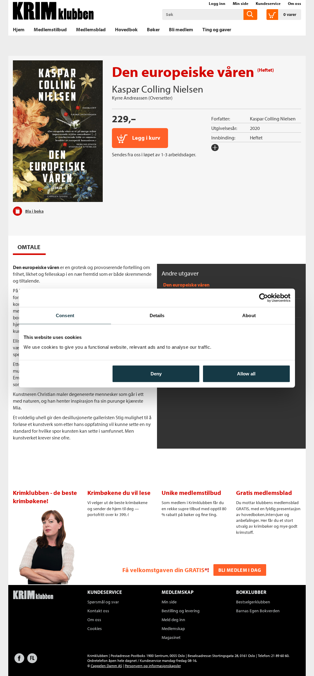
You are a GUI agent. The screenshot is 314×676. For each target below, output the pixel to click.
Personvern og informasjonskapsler (153, 665)
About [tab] (249, 315)
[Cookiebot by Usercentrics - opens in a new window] (263, 297)
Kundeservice (268, 3)
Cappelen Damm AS (106, 665)
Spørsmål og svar (103, 602)
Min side (240, 3)
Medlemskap (173, 628)
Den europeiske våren (186, 285)
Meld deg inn (173, 619)
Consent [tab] (65, 315)
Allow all (246, 373)
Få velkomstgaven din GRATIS (163, 570)
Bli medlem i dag (239, 570)
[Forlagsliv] (32, 661)
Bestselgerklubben (253, 602)
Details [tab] (157, 315)
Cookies (94, 628)
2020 (255, 128)
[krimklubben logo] (33, 595)
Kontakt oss (98, 610)
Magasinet (171, 637)
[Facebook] (19, 661)
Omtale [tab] (28, 247)
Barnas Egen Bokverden (258, 610)
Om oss (294, 3)
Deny (156, 373)
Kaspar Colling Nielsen (157, 89)
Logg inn (217, 3)
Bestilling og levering (181, 610)
